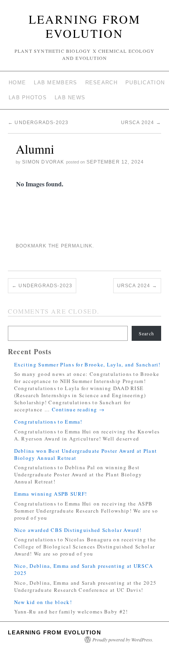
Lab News (70, 97)
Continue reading (78, 409)
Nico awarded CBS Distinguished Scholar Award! (78, 529)
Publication (145, 83)
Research (101, 83)
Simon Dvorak (43, 162)
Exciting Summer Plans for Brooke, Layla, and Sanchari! (87, 364)
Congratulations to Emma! (48, 421)
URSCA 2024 (141, 122)
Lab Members (55, 83)
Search (146, 333)
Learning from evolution (85, 26)
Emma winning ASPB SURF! (50, 493)
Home (17, 83)
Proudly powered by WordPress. (122, 639)
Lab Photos (28, 97)
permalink (77, 246)
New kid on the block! (43, 602)
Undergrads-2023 (38, 122)
